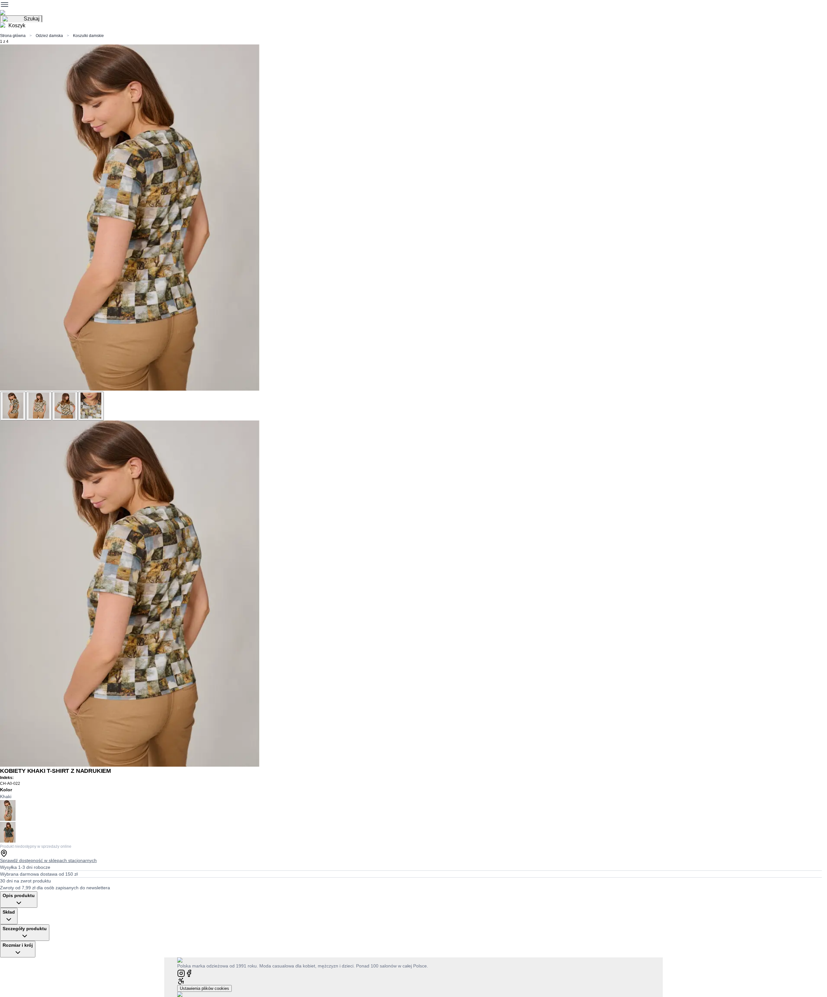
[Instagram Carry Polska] (181, 973)
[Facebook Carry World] (189, 973)
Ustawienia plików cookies (204, 988)
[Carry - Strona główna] (186, 960)
